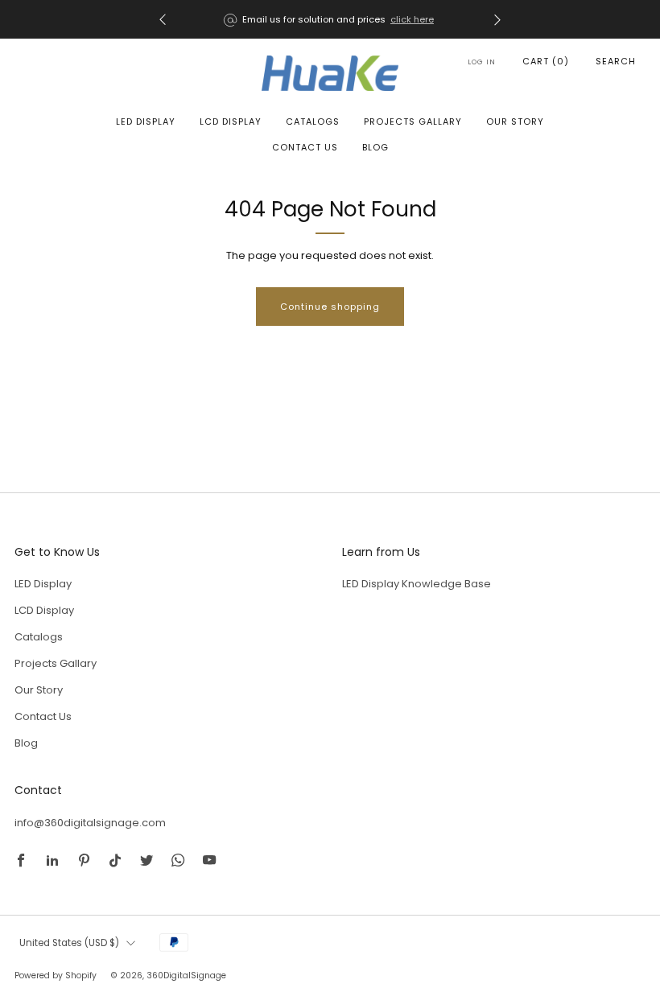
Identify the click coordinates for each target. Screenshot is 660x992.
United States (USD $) (69, 942)
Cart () (545, 61)
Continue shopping (330, 306)
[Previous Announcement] (162, 20)
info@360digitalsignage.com (90, 822)
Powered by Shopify (55, 975)
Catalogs (313, 121)
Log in (482, 62)
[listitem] (330, 19)
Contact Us (305, 147)
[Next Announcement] (497, 20)
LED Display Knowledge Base (416, 583)
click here (412, 19)
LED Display (145, 121)
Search (616, 61)
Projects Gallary (413, 121)
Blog (375, 147)
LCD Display (231, 121)
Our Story (515, 121)
